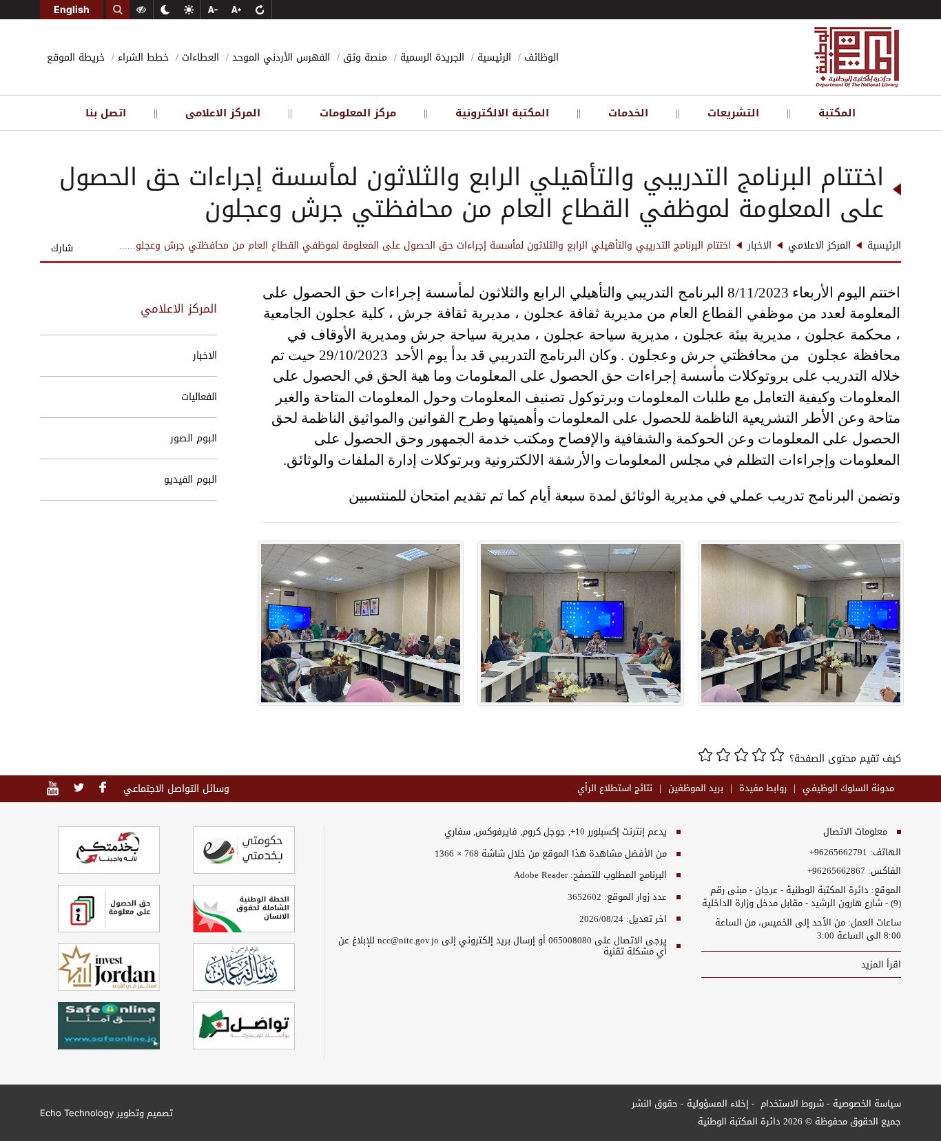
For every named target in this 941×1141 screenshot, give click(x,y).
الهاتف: (884, 852)
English (72, 9)
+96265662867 (836, 871)
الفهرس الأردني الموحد (279, 57)
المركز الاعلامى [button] (222, 113)
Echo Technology (77, 1112)
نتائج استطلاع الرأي (614, 788)
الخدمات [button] (628, 113)
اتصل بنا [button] (105, 113)
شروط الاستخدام (791, 1103)
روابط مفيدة (763, 788)
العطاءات (198, 57)
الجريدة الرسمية (430, 57)
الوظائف (540, 57)
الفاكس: (884, 871)
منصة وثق (363, 57)
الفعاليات (199, 397)
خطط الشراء (141, 57)
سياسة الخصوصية (867, 1103)
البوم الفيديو (190, 479)
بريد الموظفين (695, 788)
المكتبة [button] (837, 113)
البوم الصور (193, 438)
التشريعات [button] (733, 113)
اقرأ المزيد (879, 964)
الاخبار (205, 355)
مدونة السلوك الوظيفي (848, 788)
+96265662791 (838, 852)
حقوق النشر (655, 1103)
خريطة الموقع (76, 57)
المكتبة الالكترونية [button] (502, 113)
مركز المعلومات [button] (358, 113)
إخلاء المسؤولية (718, 1103)
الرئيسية (492, 57)
